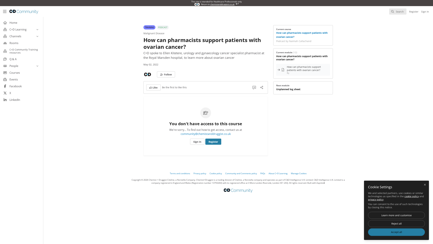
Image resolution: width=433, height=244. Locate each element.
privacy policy (375, 199)
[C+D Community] (238, 190)
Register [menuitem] (413, 11)
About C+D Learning (278, 173)
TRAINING (149, 27)
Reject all (396, 223)
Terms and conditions (180, 173)
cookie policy (411, 196)
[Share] (261, 87)
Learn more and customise (396, 215)
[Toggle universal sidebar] (4, 11)
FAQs (262, 173)
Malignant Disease (153, 33)
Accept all (396, 232)
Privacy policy (199, 173)
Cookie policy (216, 173)
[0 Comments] (254, 87)
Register (213, 141)
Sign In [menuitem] (425, 11)
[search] (397, 11)
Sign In (197, 141)
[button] (166, 74)
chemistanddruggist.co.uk (222, 4)
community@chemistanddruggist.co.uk (206, 134)
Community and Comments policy (241, 173)
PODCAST (162, 27)
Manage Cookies (299, 173)
